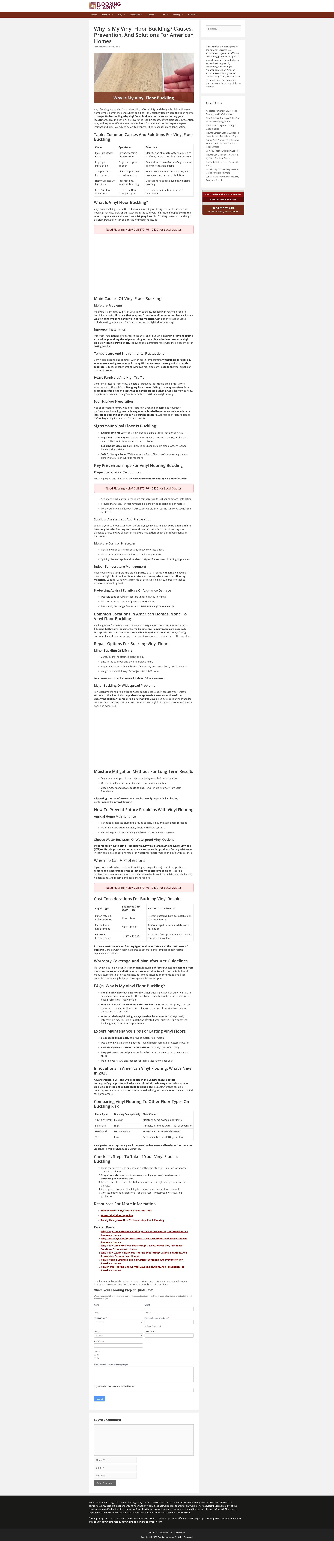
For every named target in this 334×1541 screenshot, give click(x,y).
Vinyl (120, 14)
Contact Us (180, 1532)
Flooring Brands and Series (157, 1318)
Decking (176, 14)
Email (147, 1305)
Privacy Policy (166, 1532)
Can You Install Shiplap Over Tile (223, 150)
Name (96, 1305)
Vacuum (191, 14)
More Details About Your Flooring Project (111, 1365)
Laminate (106, 14)
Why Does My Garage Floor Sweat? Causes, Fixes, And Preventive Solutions (132, 1284)
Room (97, 1331)
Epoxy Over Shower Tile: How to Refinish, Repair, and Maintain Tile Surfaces (222, 143)
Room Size (150, 1331)
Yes (98, 1355)
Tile (163, 14)
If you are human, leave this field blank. (114, 1386)
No (98, 1358)
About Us (153, 1532)
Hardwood (135, 14)
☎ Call (223, 210)
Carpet (151, 14)
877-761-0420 (149, 229)
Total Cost (99, 1341)
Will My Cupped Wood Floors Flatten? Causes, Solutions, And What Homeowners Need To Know (142, 1281)
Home (94, 14)
